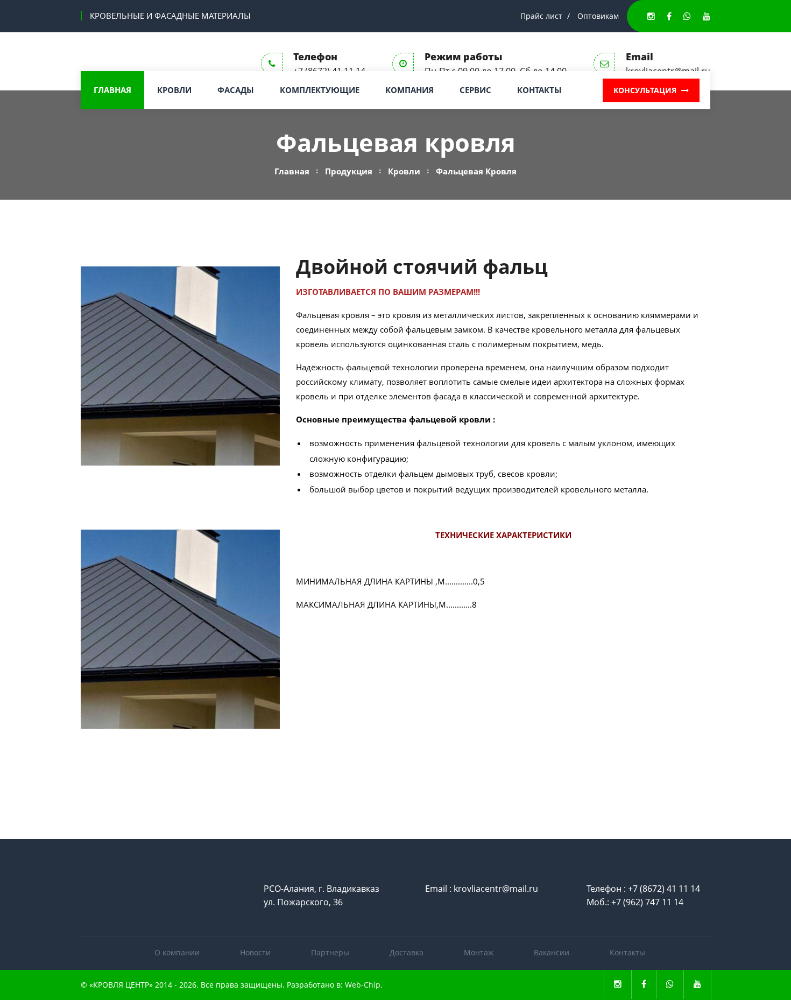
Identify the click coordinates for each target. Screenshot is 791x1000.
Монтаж (478, 952)
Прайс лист (541, 16)
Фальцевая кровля (476, 171)
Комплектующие (319, 89)
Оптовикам (598, 16)
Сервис (475, 89)
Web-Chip (362, 985)
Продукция (348, 171)
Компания (409, 89)
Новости (255, 952)
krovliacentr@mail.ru (496, 889)
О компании (177, 952)
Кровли (174, 89)
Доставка (406, 952)
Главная (112, 89)
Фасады (235, 89)
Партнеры (330, 952)
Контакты (539, 89)
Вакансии (551, 952)
